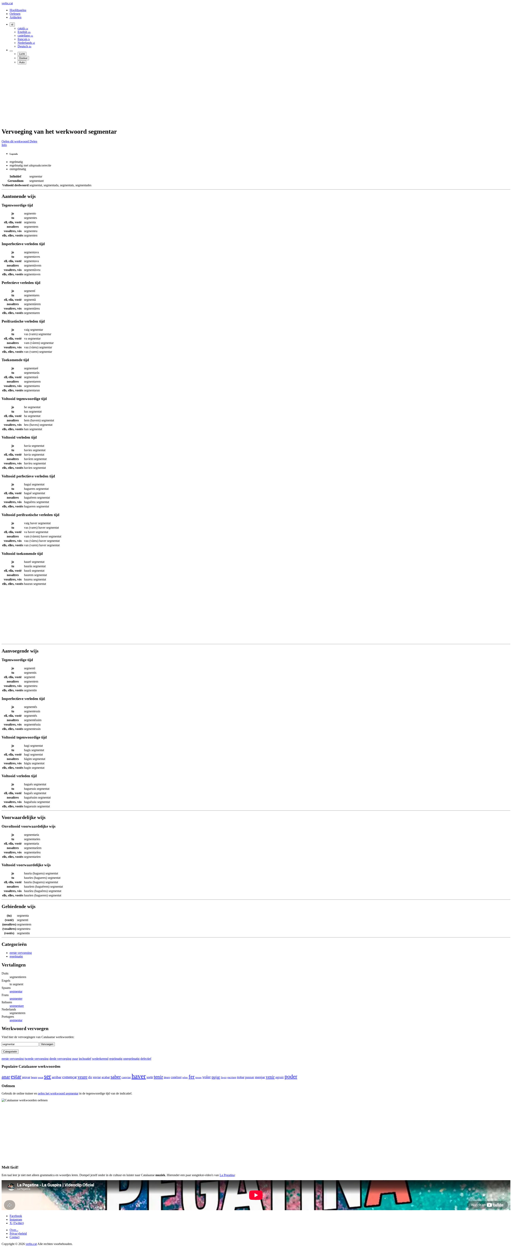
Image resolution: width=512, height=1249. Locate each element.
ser (47, 1076)
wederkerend (100, 1058)
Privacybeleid (18, 1233)
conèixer (176, 1077)
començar (69, 1077)
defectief (145, 1058)
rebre (185, 1077)
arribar (56, 1077)
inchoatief (85, 1058)
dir (90, 1077)
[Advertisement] (122, 96)
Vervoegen (47, 1044)
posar (40, 1077)
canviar (126, 1077)
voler (206, 1077)
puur (75, 1058)
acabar (106, 1077)
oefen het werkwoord (58, 1093)
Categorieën (10, 1051)
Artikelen (15, 17)
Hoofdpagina (18, 10)
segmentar (16, 991)
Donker (23, 58)
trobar (240, 1077)
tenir (158, 1077)
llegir (224, 1077)
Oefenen (15, 13)
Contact (14, 1237)
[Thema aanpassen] (11, 51)
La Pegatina (227, 1175)
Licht (22, 53)
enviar (97, 1077)
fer (192, 1077)
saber (116, 1076)
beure (34, 1077)
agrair (279, 1077)
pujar (216, 1077)
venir (270, 1077)
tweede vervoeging (37, 1058)
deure (167, 1077)
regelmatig (16, 956)
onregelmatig (131, 1058)
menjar (260, 1077)
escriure (231, 1077)
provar (26, 1077)
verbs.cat (7, 3)
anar (6, 1076)
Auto (22, 62)
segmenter (16, 998)
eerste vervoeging (21, 952)
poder (291, 1077)
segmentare (17, 1005)
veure (82, 1077)
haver (139, 1076)
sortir (150, 1077)
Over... (14, 1230)
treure (198, 1077)
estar (16, 1076)
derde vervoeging (60, 1058)
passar (249, 1077)
